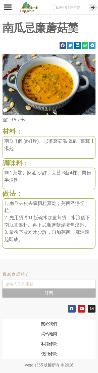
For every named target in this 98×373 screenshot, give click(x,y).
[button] (7, 7)
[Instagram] (91, 309)
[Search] (92, 7)
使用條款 (49, 353)
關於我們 (49, 323)
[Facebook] (72, 309)
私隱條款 (49, 343)
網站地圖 (49, 333)
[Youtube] (81, 309)
